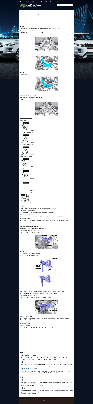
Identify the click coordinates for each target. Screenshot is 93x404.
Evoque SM (33, 1)
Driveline (46, 14)
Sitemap (46, 1)
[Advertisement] (46, 20)
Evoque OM (27, 1)
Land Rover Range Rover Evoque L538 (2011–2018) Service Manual (32, 14)
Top (42, 1)
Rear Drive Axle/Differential (53, 14)
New (38, 1)
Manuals (21, 1)
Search (51, 1)
